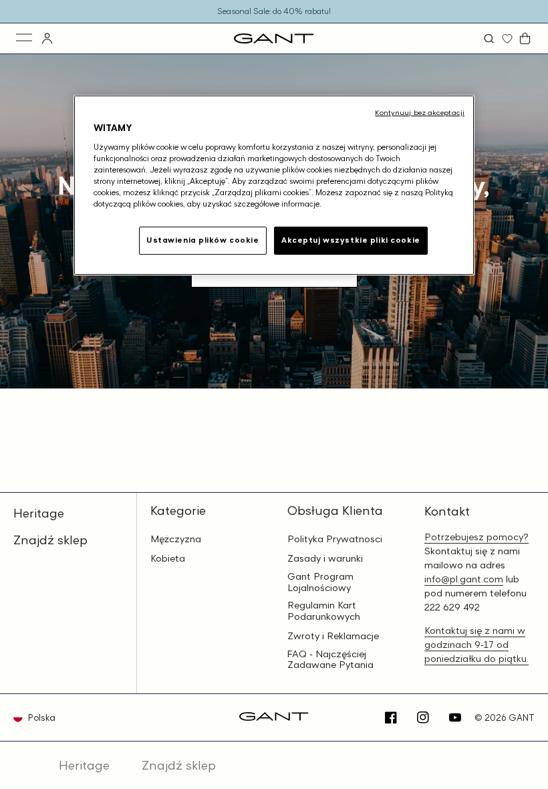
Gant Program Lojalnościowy (320, 582)
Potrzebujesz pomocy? (476, 536)
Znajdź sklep (50, 539)
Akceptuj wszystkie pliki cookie (350, 240)
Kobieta (167, 558)
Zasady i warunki (325, 558)
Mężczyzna (175, 539)
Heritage (38, 512)
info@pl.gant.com (463, 578)
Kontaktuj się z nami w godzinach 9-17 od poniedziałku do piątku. (476, 644)
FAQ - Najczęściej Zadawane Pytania (330, 660)
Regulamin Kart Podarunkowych (323, 611)
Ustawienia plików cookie (202, 240)
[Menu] (25, 38)
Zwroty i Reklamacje (333, 636)
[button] (490, 38)
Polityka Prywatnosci (334, 539)
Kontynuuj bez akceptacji (419, 112)
